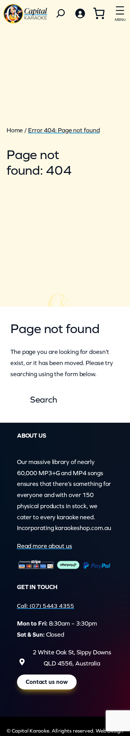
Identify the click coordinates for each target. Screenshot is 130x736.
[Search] (60, 13)
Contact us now (47, 681)
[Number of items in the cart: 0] (99, 13)
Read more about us (44, 546)
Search (43, 399)
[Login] (79, 13)
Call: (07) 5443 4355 (45, 606)
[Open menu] (120, 12)
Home (15, 130)
